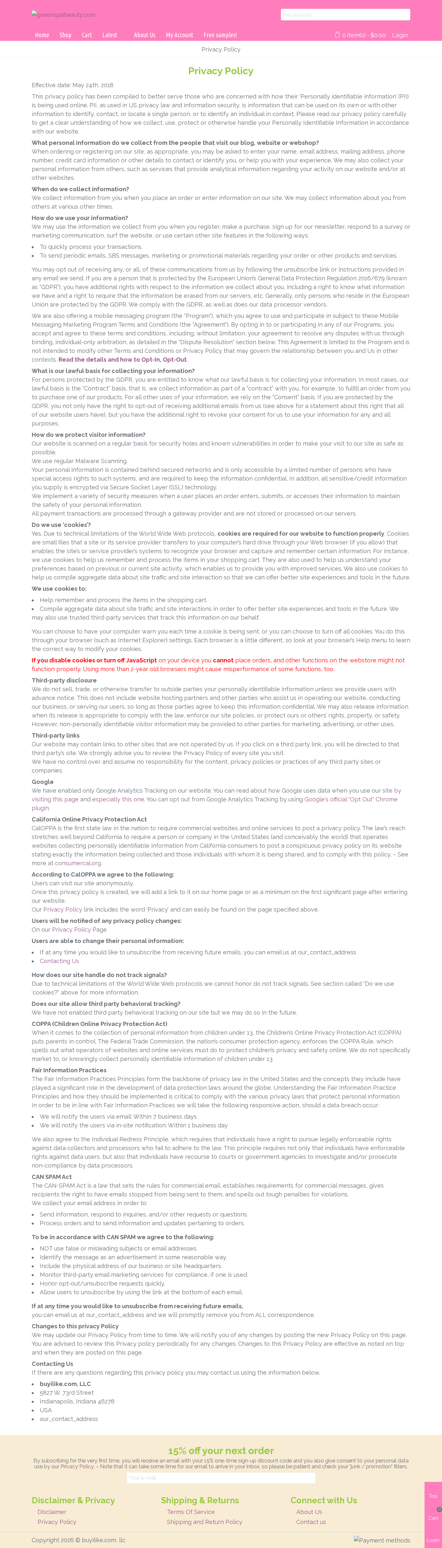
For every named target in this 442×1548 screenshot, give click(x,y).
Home (42, 35)
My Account (179, 35)
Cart (87, 35)
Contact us (311, 1522)
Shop (66, 35)
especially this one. (118, 799)
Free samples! (220, 35)
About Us (144, 35)
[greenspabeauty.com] (96, 14)
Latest (109, 35)
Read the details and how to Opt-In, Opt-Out (123, 359)
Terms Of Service (191, 1511)
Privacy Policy (62, 909)
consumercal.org (78, 863)
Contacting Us (59, 961)
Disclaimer (52, 1511)
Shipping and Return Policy (204, 1522)
